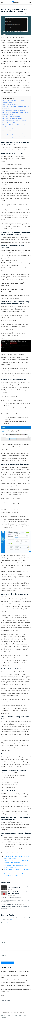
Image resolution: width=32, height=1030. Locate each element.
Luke (4, 13)
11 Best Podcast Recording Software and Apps (14, 980)
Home (2, 6)
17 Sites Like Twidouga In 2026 (9, 904)
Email (3, 949)
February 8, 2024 (12, 13)
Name (3, 942)
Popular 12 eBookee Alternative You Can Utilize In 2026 (18, 892)
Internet (6, 6)
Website (3, 955)
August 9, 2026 (13, 901)
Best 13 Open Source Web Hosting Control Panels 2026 (18, 886)
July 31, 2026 (21, 904)
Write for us (22, 1012)
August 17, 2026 (12, 889)
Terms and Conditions (6, 1012)
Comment (4, 922)
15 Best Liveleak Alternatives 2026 (10, 897)
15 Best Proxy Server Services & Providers (13, 982)
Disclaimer (15, 1012)
